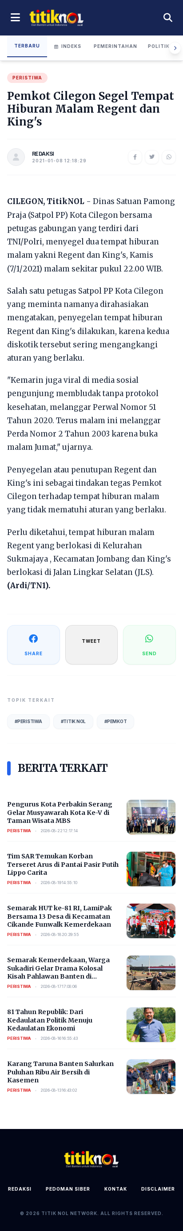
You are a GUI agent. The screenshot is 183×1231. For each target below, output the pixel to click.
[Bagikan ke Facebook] (135, 157)
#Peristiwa (28, 721)
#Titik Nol (73, 721)
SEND (149, 653)
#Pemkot (115, 721)
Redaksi (20, 1189)
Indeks (71, 46)
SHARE (33, 653)
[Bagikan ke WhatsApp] (169, 157)
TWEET (91, 641)
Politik (159, 46)
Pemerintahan (115, 46)
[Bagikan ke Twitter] (152, 157)
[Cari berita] (168, 18)
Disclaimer (158, 1189)
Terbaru (27, 45)
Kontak (115, 1189)
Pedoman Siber (68, 1189)
